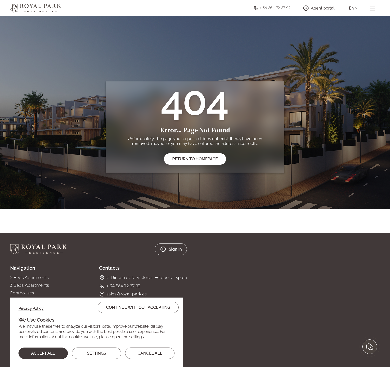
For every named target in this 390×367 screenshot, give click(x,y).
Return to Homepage (195, 159)
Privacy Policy (30, 308)
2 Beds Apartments (29, 277)
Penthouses (22, 293)
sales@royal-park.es (126, 294)
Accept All (43, 353)
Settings (96, 353)
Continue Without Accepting (138, 307)
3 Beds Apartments (29, 285)
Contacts (109, 268)
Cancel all (150, 353)
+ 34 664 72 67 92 (123, 285)
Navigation (22, 268)
